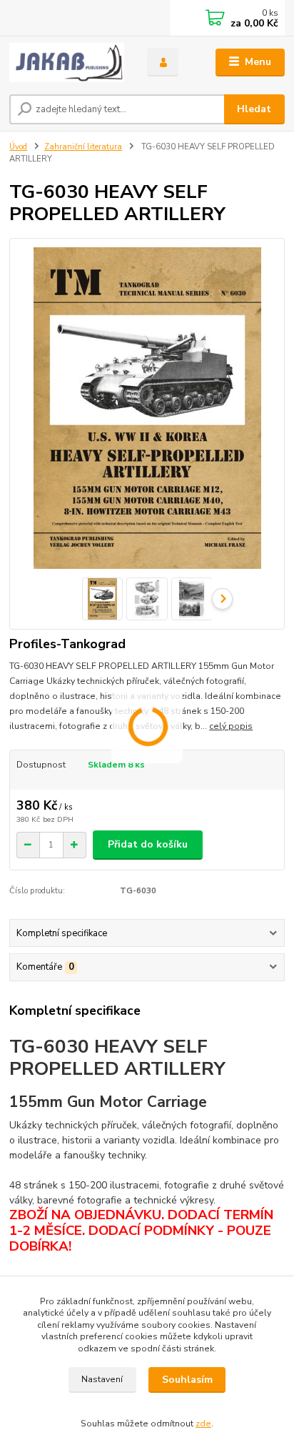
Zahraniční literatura (83, 146)
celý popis (231, 726)
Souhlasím (187, 1379)
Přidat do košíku (148, 844)
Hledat (254, 109)
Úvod (18, 146)
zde (203, 1423)
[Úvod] (66, 62)
